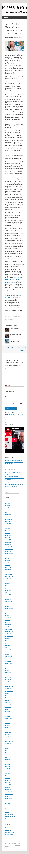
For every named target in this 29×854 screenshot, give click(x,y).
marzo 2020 (8, 677)
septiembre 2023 (9, 581)
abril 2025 (7, 537)
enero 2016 (8, 789)
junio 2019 (7, 698)
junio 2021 (7, 643)
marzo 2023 (8, 595)
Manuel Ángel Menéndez (11, 37)
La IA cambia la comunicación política (15, 340)
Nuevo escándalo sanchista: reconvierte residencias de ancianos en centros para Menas (14, 478)
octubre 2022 (8, 606)
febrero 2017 (8, 759)
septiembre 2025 (9, 526)
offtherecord (12, 8)
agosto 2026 (8, 501)
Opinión (15, 316)
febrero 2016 (8, 787)
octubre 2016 (8, 769)
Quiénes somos (9, 834)
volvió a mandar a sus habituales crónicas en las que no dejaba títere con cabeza (13, 280)
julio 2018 (7, 723)
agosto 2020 (8, 665)
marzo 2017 (8, 757)
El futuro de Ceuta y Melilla (11, 486)
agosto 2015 (8, 801)
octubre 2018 (8, 716)
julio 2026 (7, 503)
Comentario (8, 369)
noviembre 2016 (9, 766)
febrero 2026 (8, 514)
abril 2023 (7, 592)
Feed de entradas (9, 814)
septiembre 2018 (9, 718)
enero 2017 (8, 762)
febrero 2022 (8, 624)
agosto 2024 (8, 556)
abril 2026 (7, 510)
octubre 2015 (8, 796)
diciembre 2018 (8, 711)
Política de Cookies (10, 832)
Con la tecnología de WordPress (12, 843)
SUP (16, 319)
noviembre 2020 (9, 659)
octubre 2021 (8, 633)
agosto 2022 (8, 611)
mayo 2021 (8, 645)
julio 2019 (7, 695)
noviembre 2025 (9, 521)
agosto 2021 (8, 638)
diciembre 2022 (8, 601)
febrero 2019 (8, 707)
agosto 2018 (8, 720)
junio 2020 (7, 670)
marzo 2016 (8, 785)
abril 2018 (7, 730)
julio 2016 (7, 775)
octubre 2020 (8, 661)
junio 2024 (7, 560)
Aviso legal (8, 830)
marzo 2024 (8, 567)
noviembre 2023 (9, 576)
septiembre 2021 (9, 636)
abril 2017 (7, 755)
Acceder (7, 812)
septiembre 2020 (9, 663)
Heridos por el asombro (9, 348)
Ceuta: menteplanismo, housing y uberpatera (15, 329)
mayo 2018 (8, 727)
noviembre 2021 (9, 631)
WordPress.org (8, 819)
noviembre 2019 (9, 686)
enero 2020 (8, 682)
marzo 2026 (8, 512)
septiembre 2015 (9, 798)
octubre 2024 (8, 551)
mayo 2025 (8, 535)
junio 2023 (7, 588)
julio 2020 (7, 668)
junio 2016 (7, 778)
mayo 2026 (8, 507)
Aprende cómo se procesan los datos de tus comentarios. (14, 415)
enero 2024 (8, 572)
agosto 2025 (8, 528)
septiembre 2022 (9, 608)
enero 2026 (8, 517)
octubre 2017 (8, 743)
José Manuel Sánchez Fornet (11, 318)
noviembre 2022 (9, 604)
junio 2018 (7, 725)
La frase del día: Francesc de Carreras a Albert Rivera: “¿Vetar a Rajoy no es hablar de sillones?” (14, 462)
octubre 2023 (8, 578)
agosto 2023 (8, 583)
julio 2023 (7, 585)
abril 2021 (7, 647)
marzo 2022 (8, 622)
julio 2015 (7, 803)
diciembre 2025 (8, 519)
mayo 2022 (8, 617)
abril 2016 (7, 782)
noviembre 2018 (9, 714)
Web (6, 396)
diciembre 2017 (8, 739)
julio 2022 (7, 613)
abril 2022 (7, 620)
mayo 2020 (8, 672)
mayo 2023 (8, 590)
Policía (20, 318)
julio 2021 (7, 640)
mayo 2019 (8, 700)
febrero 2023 (8, 597)
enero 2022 (8, 627)
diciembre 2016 (8, 764)
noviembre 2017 (9, 741)
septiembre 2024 (9, 553)
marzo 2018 (8, 732)
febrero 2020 (8, 679)
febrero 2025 (8, 542)
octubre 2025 (8, 524)
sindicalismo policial (9, 319)
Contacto (7, 827)
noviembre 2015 (9, 794)
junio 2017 (7, 752)
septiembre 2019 (9, 691)
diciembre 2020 (8, 656)
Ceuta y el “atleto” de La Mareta (12, 482)
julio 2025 (7, 530)
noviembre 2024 (9, 549)
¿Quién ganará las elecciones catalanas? (22, 348)
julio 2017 (7, 750)
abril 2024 (7, 565)
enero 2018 (8, 736)
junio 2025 (7, 533)
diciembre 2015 (8, 791)
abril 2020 (7, 675)
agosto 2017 (8, 748)
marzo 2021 (8, 649)
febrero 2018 (8, 734)
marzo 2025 (8, 540)
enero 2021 (8, 654)
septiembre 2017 (9, 746)
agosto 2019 (8, 693)
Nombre (7, 385)
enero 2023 (8, 599)
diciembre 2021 (8, 629)
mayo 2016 (8, 780)
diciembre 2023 (8, 574)
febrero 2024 (8, 569)
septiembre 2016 (9, 771)
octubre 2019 (8, 688)
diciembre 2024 (8, 546)
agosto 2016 (8, 773)
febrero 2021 (8, 652)
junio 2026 (7, 505)
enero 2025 (8, 544)
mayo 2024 (8, 562)
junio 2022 (7, 615)
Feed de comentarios (10, 816)
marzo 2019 (8, 704)
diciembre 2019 (8, 684)
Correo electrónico (10, 391)
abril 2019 (7, 702)
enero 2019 (8, 709)
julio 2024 (7, 558)
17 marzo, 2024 (8, 316)
